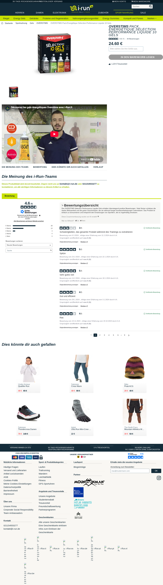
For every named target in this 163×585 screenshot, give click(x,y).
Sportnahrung (124, 13)
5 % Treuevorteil (102, 447)
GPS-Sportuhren (47, 484)
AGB (6, 477)
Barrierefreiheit (11, 490)
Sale (143, 13)
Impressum (9, 494)
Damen (40, 13)
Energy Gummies (111, 18)
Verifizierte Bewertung (153, 228)
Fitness (42, 480)
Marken (151, 18)
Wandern (43, 474)
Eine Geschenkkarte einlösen (53, 525)
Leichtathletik (45, 477)
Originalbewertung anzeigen (69, 242)
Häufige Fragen (11, 467)
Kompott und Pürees (133, 18)
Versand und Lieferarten (15, 470)
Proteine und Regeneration (55, 18)
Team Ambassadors (13, 513)
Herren (19, 13)
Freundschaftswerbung (49, 506)
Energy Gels (19, 18)
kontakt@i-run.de (68, 184)
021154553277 (89, 184)
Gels (32, 23)
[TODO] (98, 216)
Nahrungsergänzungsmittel (85, 18)
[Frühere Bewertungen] (91, 335)
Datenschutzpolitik (12, 487)
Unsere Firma (10, 506)
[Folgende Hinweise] (129, 335)
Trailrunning (44, 470)
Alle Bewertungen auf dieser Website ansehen (29, 221)
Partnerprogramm (47, 510)
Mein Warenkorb (141, 1)
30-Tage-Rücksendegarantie (24, 1)
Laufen (42, 467)
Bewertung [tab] (10, 196)
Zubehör (103, 13)
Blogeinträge (80, 467)
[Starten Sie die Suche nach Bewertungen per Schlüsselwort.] (51, 250)
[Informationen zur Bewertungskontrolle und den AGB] (40, 215)
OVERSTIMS (42, 23)
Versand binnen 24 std (20, 447)
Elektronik (59, 13)
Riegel (6, 18)
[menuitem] (6, 18)
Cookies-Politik (11, 480)
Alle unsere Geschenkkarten (52, 522)
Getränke (34, 18)
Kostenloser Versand (49, 1)
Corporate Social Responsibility (18, 510)
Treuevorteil (44, 503)
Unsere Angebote (47, 496)
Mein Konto (120, 1)
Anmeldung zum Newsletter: (122, 467)
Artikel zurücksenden (14, 474)
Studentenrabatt (46, 500)
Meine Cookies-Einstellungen (17, 484)
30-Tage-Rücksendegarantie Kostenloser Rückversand (61, 448)
